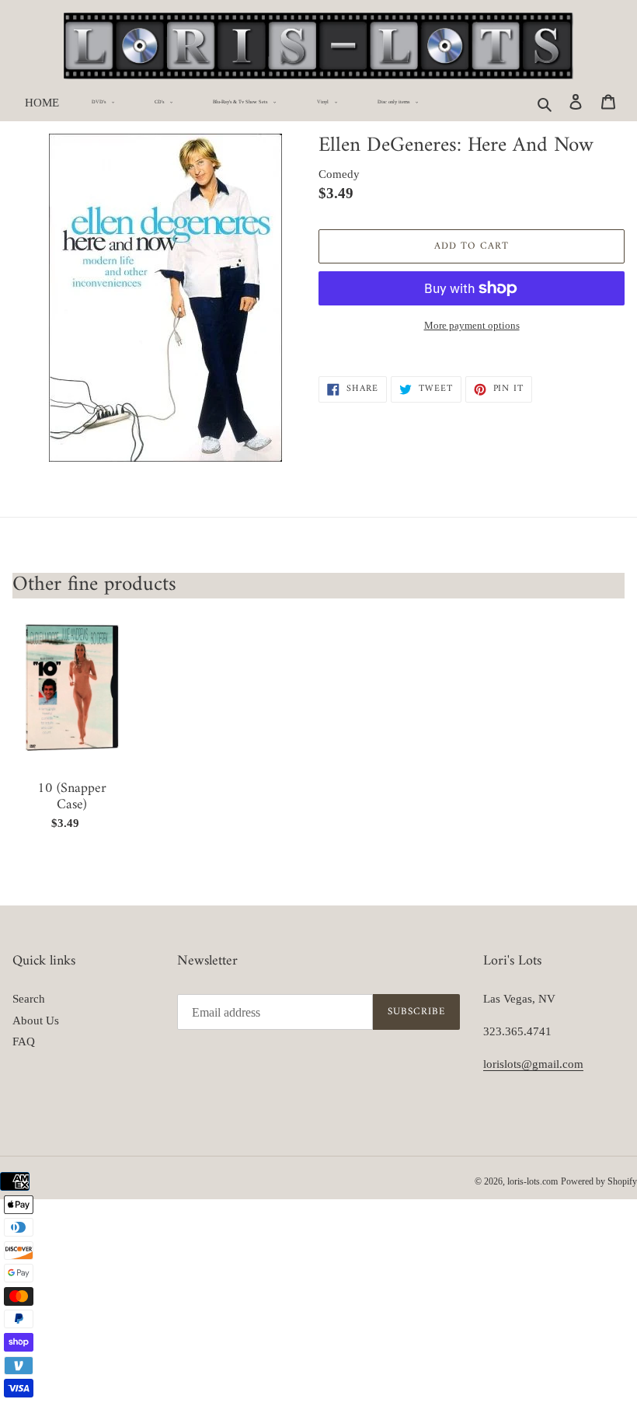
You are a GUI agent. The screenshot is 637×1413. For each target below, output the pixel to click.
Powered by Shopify (599, 1181)
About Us (35, 1020)
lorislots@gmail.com (533, 1064)
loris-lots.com (532, 1181)
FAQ (23, 1041)
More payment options (472, 325)
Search (28, 999)
